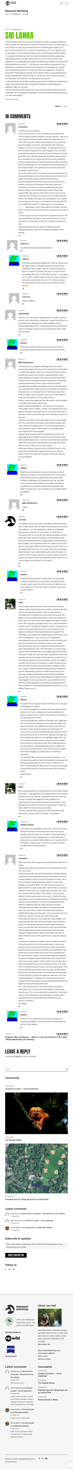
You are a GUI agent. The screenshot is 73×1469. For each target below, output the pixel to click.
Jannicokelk (15, 1227)
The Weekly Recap (13, 1140)
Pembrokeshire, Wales (48, 1399)
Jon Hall (22, 519)
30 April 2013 (21, 855)
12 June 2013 (8, 1034)
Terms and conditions (46, 1353)
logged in (18, 1056)
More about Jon (44, 1344)
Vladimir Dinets (27, 824)
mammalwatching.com (26, 1459)
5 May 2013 (23, 1012)
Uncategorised (16, 14)
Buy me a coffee (44, 1359)
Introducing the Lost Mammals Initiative (37, 1227)
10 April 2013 (21, 599)
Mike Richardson (25, 362)
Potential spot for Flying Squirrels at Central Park (26, 1199)
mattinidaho (23, 313)
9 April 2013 (8, 29)
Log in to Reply (62, 123)
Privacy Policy (11, 1462)
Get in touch (42, 1356)
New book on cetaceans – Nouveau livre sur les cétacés (44, 1213)
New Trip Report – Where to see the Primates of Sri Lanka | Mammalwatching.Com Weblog (36, 1038)
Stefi (20, 602)
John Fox (24, 243)
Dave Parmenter (17, 1220)
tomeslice (22, 126)
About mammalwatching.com (49, 1350)
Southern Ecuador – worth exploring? (21, 1088)
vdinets (25, 259)
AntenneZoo (15, 1213)
